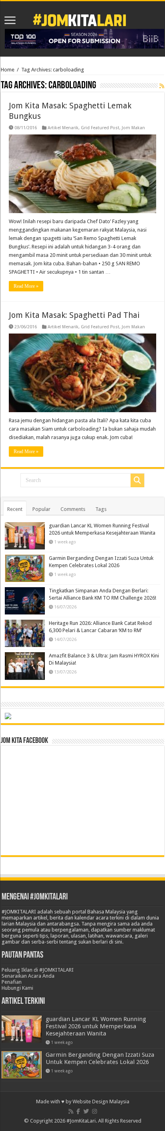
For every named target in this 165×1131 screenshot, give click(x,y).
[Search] (137, 480)
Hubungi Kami (17, 988)
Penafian (12, 982)
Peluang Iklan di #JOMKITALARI (38, 970)
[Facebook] (78, 1111)
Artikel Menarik (63, 127)
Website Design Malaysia (100, 1101)
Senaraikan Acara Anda (28, 976)
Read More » (26, 286)
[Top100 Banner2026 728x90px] (84, 38)
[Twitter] (86, 1111)
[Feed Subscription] (161, 86)
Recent (14, 509)
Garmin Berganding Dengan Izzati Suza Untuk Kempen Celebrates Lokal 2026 (100, 1058)
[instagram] (94, 1111)
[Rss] (71, 1111)
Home (7, 70)
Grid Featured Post (100, 127)
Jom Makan (133, 127)
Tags (101, 509)
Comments (72, 509)
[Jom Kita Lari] (79, 18)
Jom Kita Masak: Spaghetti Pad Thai (74, 315)
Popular (41, 509)
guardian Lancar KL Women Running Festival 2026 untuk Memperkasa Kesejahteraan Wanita (96, 1026)
